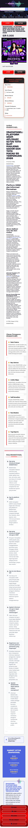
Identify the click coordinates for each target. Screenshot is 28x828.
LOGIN (7, 23)
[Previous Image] (2, 50)
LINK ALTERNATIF (15, 819)
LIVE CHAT (15, 823)
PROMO (15, 807)
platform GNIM (16, 195)
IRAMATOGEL (10, 165)
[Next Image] (25, 50)
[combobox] (12, 9)
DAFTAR (20, 23)
